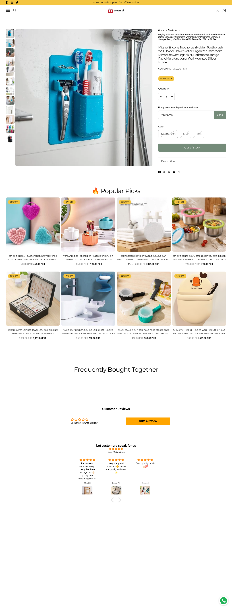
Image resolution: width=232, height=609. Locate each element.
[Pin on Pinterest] (169, 172)
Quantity (163, 88)
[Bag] (224, 10)
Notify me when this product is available (178, 107)
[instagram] (12, 2)
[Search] (15, 10)
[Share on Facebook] (159, 172)
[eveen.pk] (116, 10)
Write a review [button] (147, 421)
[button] (179, 172)
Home (161, 30)
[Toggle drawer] (8, 10)
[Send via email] (174, 172)
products (172, 30)
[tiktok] (17, 2)
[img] (116, 449)
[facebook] (7, 2)
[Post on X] (164, 172)
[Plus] (172, 96)
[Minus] (160, 96)
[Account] (217, 10)
